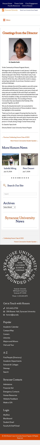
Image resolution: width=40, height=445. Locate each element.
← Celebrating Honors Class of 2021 (13, 241)
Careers (6, 336)
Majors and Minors (10, 344)
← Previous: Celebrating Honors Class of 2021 (15, 137)
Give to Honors (27, 6)
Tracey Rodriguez (31, 169)
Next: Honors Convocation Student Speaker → (24, 141)
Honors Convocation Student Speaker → (26, 244)
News (20, 222)
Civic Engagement (31, 3)
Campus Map (8, 333)
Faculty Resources (14, 6)
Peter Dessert (14, 168)
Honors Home (7, 3)
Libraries (6, 340)
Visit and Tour (8, 347)
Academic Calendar (11, 329)
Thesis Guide (18, 3)
